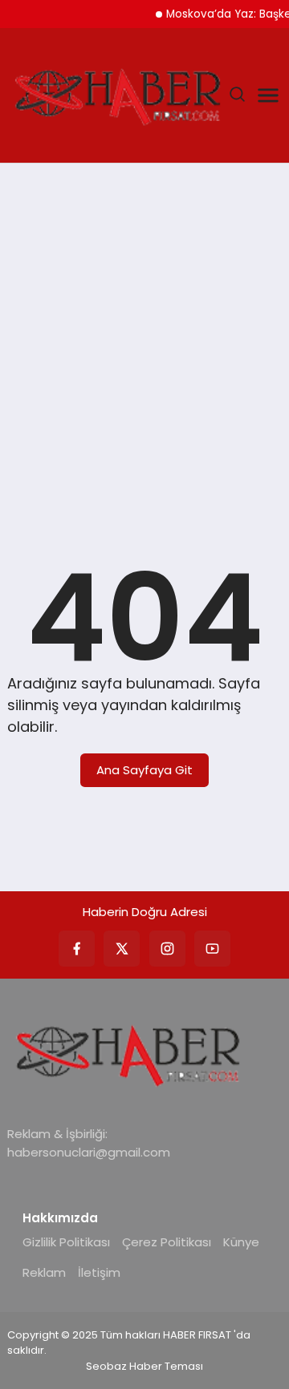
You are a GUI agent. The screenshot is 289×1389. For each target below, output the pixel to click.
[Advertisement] (144, 332)
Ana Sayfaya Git (144, 769)
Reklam (44, 1272)
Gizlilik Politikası (66, 1242)
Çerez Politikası (166, 1242)
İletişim (99, 1272)
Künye (241, 1242)
